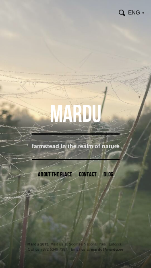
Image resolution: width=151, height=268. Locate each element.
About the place (55, 174)
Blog (108, 174)
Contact (88, 174)
